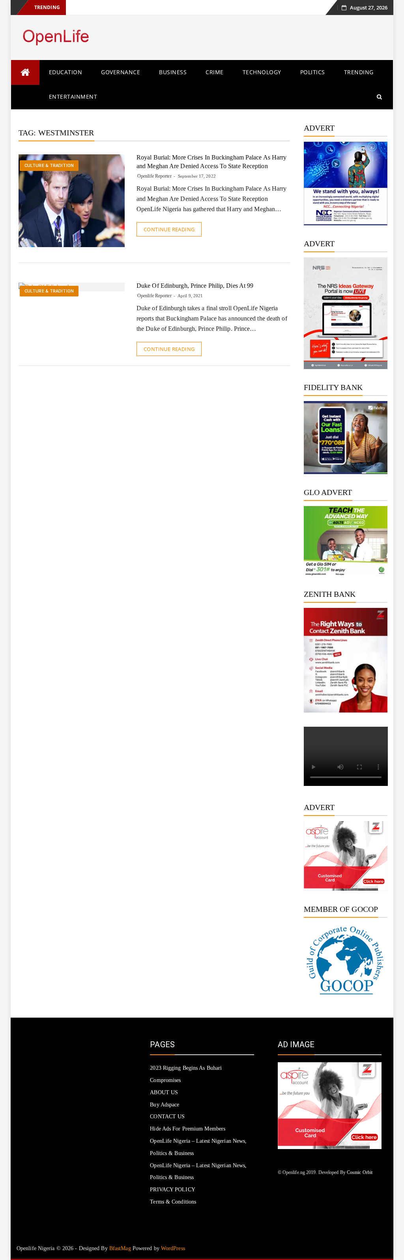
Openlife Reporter (154, 176)
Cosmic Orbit (359, 1172)
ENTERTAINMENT (73, 96)
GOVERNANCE (120, 72)
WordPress (173, 1248)
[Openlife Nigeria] (25, 72)
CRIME (215, 72)
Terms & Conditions (173, 1202)
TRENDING (359, 72)
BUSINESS (173, 72)
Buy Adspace (164, 1105)
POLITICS (312, 72)
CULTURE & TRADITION (49, 165)
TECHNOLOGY (262, 72)
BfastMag (120, 1248)
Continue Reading (169, 229)
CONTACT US (167, 1116)
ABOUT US (164, 1092)
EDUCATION (65, 72)
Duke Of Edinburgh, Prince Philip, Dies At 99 (195, 285)
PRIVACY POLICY (172, 1189)
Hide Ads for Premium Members (187, 1129)
